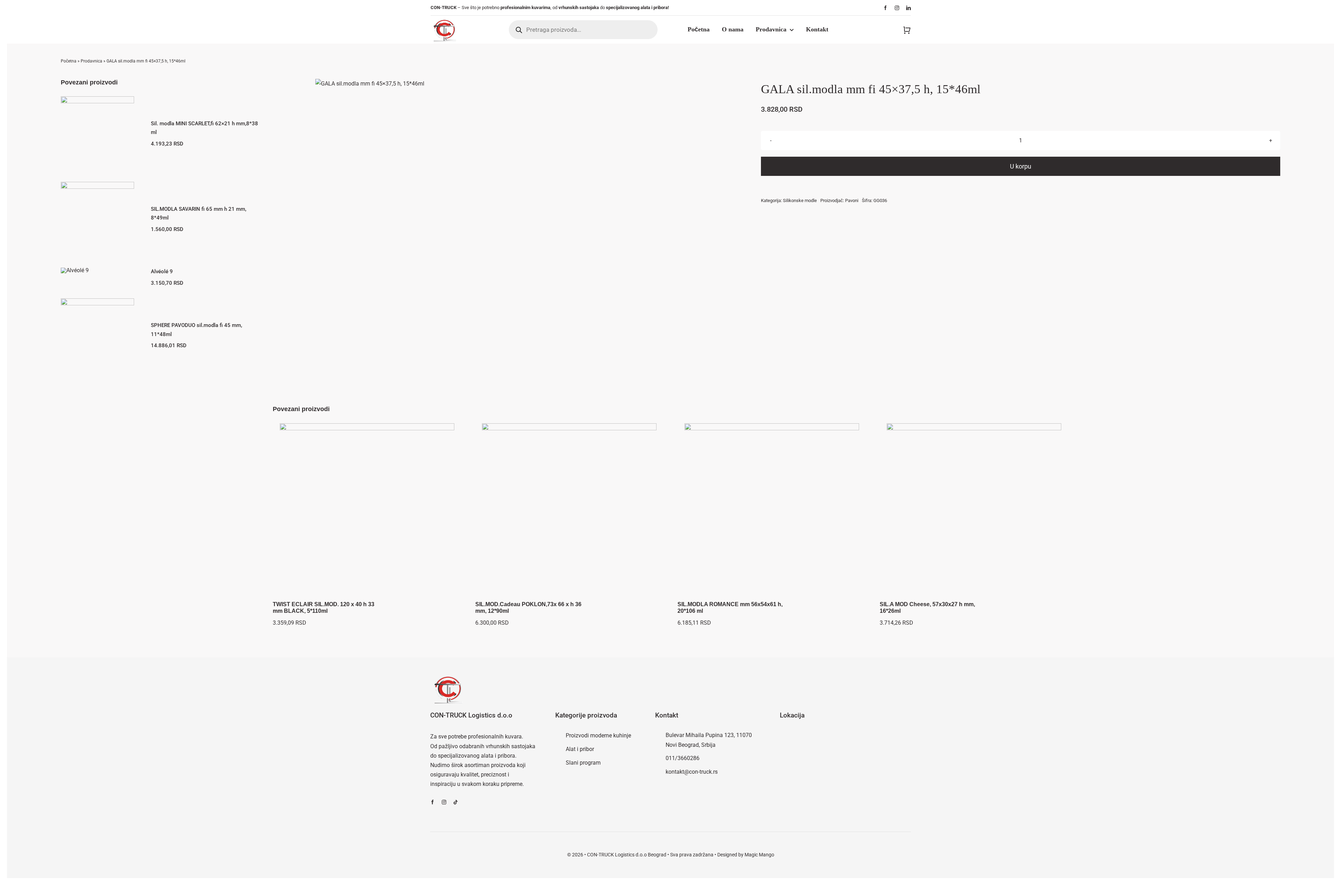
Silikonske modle (800, 200)
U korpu (1020, 166)
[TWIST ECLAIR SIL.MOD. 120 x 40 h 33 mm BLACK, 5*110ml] (367, 510)
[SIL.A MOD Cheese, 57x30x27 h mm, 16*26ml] (974, 510)
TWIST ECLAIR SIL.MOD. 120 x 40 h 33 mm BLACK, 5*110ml (323, 607)
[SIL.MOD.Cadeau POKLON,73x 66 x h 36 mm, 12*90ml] (569, 510)
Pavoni (851, 200)
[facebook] (885, 8)
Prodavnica (91, 61)
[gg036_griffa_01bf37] (369, 83)
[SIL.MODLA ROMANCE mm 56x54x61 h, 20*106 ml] (771, 510)
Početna (68, 61)
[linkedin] (908, 8)
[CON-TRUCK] (444, 18)
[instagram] (897, 8)
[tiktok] (455, 802)
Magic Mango (759, 854)
